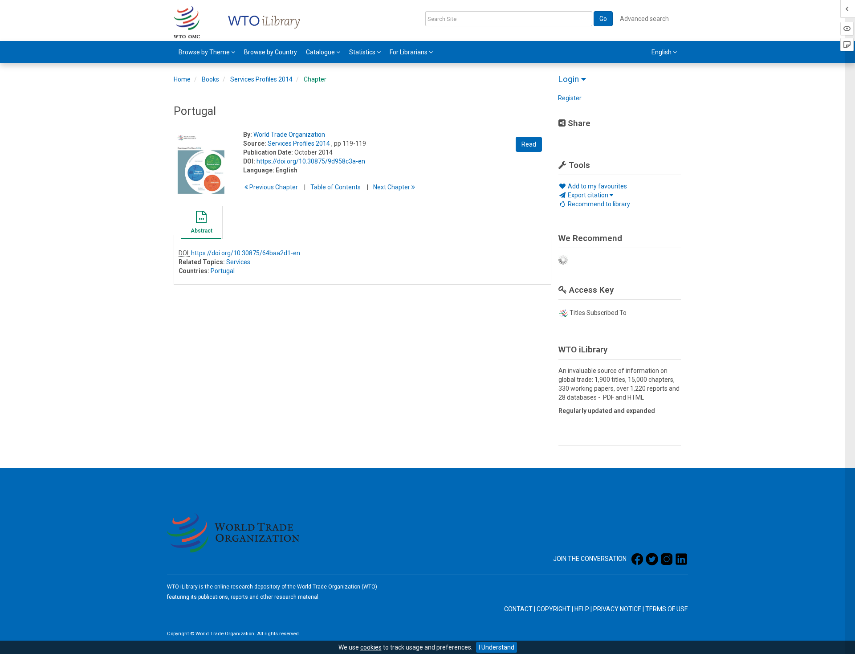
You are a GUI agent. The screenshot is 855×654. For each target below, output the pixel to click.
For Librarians (409, 52)
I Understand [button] (496, 647)
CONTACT (518, 609)
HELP (581, 609)
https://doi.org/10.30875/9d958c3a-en (310, 161)
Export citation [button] (588, 195)
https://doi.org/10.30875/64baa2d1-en (245, 253)
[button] (201, 223)
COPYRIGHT (553, 609)
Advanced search (644, 18)
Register (570, 98)
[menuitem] (207, 52)
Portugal (223, 270)
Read (528, 144)
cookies (371, 647)
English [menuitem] (662, 52)
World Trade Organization (289, 134)
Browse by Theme (205, 52)
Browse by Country (270, 52)
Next (392, 187)
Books (210, 79)
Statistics (363, 52)
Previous (273, 187)
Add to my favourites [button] (596, 186)
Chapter (315, 79)
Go (603, 18)
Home (182, 79)
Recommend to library (598, 204)
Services (238, 262)
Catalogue (321, 52)
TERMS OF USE (666, 609)
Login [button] (569, 79)
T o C (335, 187)
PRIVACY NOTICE (617, 609)
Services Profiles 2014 (261, 79)
